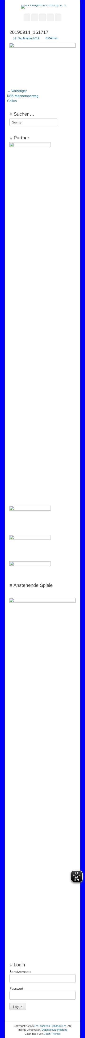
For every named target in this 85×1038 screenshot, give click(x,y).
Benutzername (20, 972)
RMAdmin (52, 38)
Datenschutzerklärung (54, 1029)
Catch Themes (52, 1033)
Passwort (16, 988)
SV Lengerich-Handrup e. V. (50, 1025)
